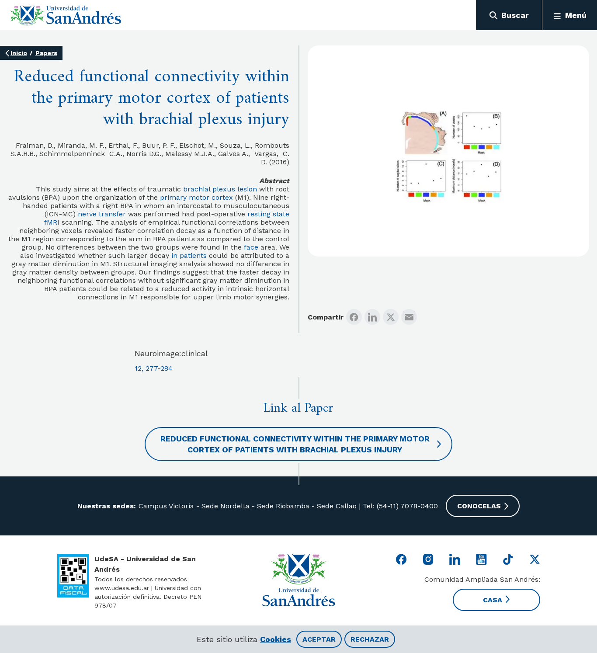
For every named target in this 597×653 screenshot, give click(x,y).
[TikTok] (508, 559)
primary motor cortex (196, 197)
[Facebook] (354, 317)
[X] (391, 317)
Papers (46, 52)
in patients (189, 255)
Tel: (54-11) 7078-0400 (399, 506)
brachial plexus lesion (220, 189)
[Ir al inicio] (66, 15)
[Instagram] (428, 559)
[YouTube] (481, 559)
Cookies (275, 639)
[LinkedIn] (372, 317)
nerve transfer (102, 214)
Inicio (18, 52)
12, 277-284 (154, 368)
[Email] (409, 317)
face (251, 247)
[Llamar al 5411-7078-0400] (73, 575)
